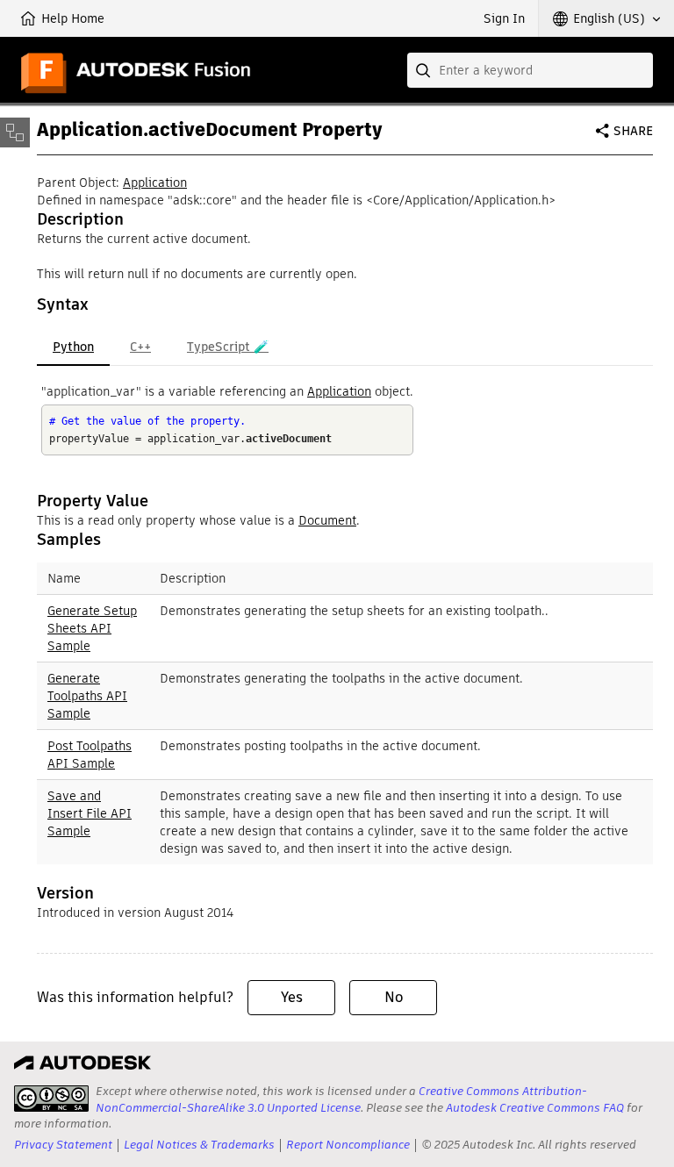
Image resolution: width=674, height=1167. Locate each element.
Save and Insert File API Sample (89, 813)
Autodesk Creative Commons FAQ (535, 1107)
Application (155, 182)
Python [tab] (73, 346)
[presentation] (51, 1098)
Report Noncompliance (348, 1144)
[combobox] (530, 70)
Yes (292, 997)
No (393, 997)
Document (327, 520)
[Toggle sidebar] (15, 132)
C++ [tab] (140, 346)
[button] (606, 18)
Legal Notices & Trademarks (199, 1144)
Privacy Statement (63, 1144)
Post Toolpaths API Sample (89, 754)
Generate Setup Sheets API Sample (92, 628)
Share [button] (633, 131)
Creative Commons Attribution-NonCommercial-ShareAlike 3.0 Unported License (341, 1099)
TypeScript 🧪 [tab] (228, 346)
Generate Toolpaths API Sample (87, 695)
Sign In (504, 18)
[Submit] (424, 70)
